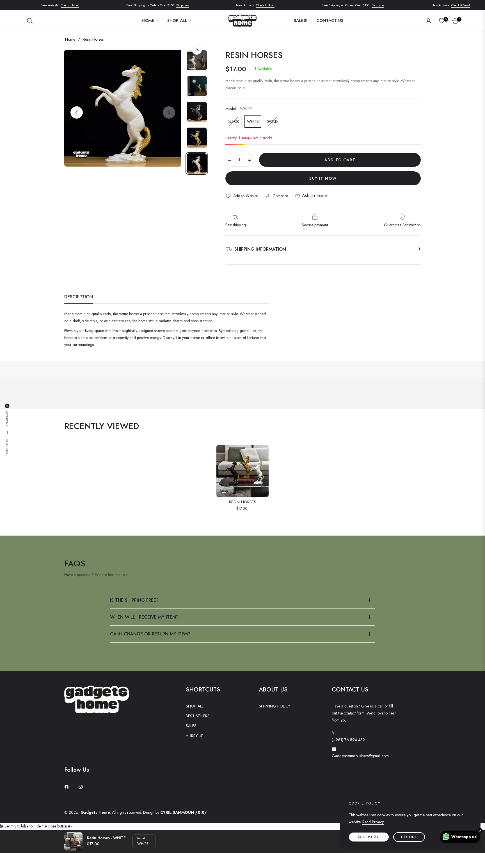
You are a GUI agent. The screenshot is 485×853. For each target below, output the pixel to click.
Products (7, 448)
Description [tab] (78, 297)
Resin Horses (242, 502)
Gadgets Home (95, 812)
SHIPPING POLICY (274, 706)
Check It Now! (61, 5)
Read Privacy (373, 822)
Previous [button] (76, 112)
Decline (409, 837)
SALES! (192, 725)
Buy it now (323, 178)
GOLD (272, 121)
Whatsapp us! (464, 837)
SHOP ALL (194, 706)
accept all (368, 837)
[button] (31, 20)
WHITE (253, 121)
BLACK (233, 121)
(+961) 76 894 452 (348, 740)
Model (141, 838)
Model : (238, 108)
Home (70, 39)
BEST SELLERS (198, 716)
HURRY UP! (195, 736)
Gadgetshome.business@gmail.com (360, 756)
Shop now (174, 5)
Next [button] (169, 112)
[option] (122, 108)
